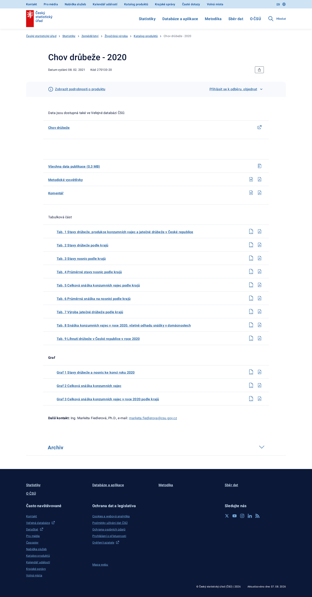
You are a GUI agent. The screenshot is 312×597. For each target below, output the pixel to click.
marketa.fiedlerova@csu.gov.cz (153, 418)
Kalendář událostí (105, 4)
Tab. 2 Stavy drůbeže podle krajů (82, 245)
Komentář (56, 193)
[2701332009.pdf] (259, 338)
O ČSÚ (255, 19)
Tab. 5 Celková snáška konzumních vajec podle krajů (98, 285)
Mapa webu (100, 564)
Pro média (51, 4)
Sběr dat (235, 19)
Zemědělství (90, 36)
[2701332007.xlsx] (251, 311)
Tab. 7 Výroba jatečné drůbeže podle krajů (90, 312)
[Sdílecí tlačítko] (259, 69)
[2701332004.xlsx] (251, 271)
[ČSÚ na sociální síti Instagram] (242, 516)
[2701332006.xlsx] (251, 298)
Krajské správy (165, 4)
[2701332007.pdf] (259, 311)
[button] (56, 506)
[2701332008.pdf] (259, 325)
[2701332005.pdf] (259, 285)
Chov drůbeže (59, 128)
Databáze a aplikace (180, 19)
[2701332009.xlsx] (251, 338)
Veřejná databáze (38, 523)
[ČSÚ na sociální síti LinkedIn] (250, 516)
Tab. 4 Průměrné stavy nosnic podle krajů (89, 272)
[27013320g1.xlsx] (251, 372)
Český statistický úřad (41, 36)
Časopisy (32, 542)
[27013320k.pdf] (259, 192)
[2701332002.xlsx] (251, 245)
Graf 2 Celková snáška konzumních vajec (89, 386)
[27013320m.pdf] (259, 179)
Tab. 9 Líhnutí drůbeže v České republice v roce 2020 (98, 339)
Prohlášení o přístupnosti (109, 536)
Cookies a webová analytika (111, 516)
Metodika (213, 19)
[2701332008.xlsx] (251, 325)
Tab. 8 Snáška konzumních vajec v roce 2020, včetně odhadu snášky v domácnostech (124, 325)
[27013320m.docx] (251, 179)
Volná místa (215, 4)
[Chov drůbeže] (259, 127)
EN (278, 4)
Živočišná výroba (116, 36)
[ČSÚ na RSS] (257, 516)
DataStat (32, 529)
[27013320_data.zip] (259, 166)
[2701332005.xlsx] (251, 285)
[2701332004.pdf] (259, 271)
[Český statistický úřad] (39, 18)
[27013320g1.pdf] (259, 372)
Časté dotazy (191, 4)
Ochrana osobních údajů (108, 529)
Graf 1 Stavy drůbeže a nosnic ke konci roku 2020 (96, 372)
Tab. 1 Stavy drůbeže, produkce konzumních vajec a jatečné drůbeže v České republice (125, 232)
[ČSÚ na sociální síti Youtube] (234, 516)
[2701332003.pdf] (259, 258)
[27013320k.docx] (251, 192)
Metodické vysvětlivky (65, 180)
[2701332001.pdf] (259, 231)
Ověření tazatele (103, 542)
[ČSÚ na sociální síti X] (227, 516)
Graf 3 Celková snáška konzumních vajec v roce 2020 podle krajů (108, 399)
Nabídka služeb (75, 4)
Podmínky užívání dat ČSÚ (110, 523)
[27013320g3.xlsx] (251, 398)
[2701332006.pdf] (259, 298)
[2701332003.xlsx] (251, 258)
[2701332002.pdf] (259, 245)
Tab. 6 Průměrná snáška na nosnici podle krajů (94, 299)
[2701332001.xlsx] (251, 231)
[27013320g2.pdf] (259, 385)
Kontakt (31, 4)
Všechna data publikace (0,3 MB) (74, 166)
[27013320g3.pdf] (259, 398)
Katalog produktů (136, 4)
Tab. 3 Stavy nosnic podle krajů (81, 259)
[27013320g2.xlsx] (251, 385)
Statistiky (147, 19)
